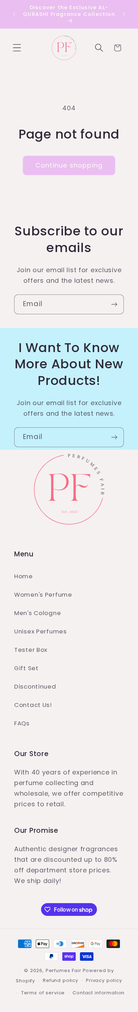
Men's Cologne (37, 613)
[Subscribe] (114, 304)
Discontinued (35, 686)
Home (23, 576)
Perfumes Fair (63, 970)
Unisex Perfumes (40, 631)
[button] (17, 48)
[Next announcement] (124, 14)
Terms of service (43, 992)
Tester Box (30, 649)
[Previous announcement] (14, 14)
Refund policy (60, 980)
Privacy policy (104, 980)
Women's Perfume (43, 594)
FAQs (22, 723)
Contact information (99, 992)
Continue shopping (69, 165)
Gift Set (26, 668)
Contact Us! (33, 705)
